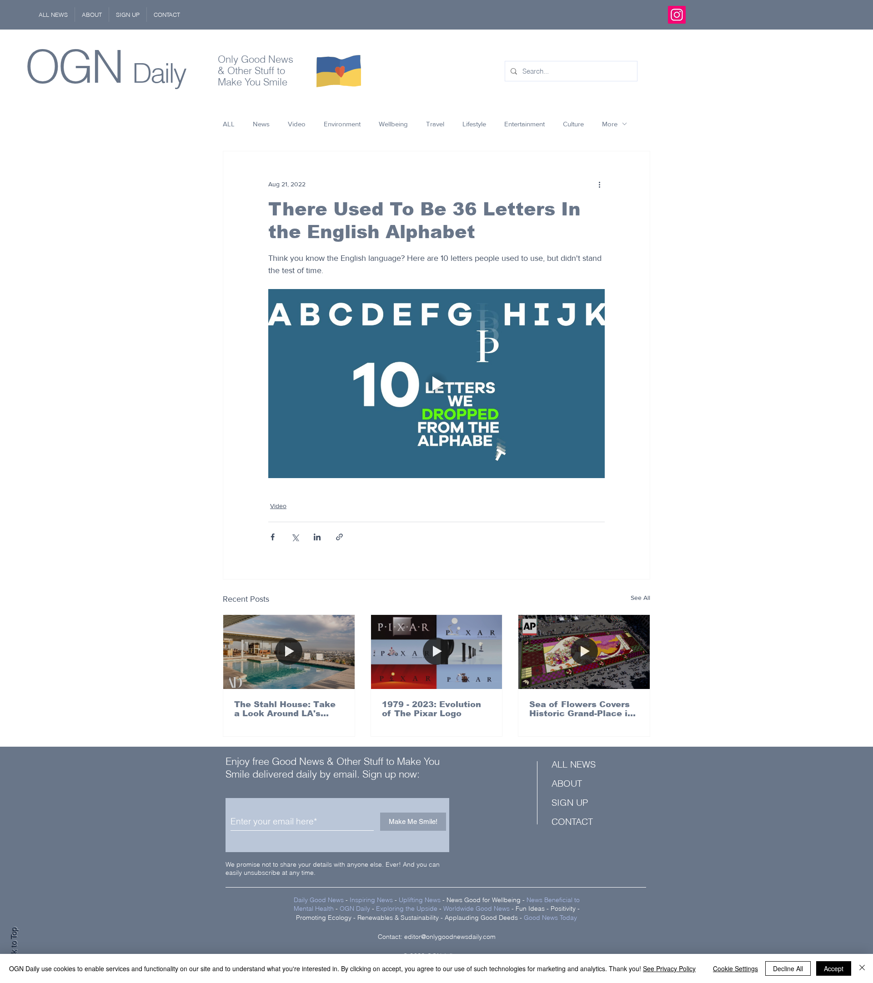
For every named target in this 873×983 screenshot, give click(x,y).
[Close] (862, 968)
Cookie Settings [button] (735, 968)
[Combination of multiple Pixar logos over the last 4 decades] (436, 652)
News (261, 124)
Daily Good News (319, 900)
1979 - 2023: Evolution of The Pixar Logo (431, 709)
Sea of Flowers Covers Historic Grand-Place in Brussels (581, 709)
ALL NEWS (574, 764)
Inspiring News (371, 900)
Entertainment (524, 124)
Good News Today (550, 917)
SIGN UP (570, 802)
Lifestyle (474, 124)
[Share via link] (339, 537)
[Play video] (436, 383)
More (609, 124)
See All (640, 597)
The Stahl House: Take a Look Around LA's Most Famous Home (285, 709)
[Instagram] (677, 15)
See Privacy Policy (669, 968)
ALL (229, 124)
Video (297, 124)
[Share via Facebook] (272, 537)
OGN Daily (355, 908)
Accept (833, 968)
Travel (435, 124)
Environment (342, 124)
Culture (573, 124)
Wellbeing (393, 124)
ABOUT (567, 783)
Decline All (788, 968)
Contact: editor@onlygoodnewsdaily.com (437, 937)
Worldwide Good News (476, 908)
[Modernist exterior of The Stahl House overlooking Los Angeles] (289, 652)
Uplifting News (420, 900)
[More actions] (599, 184)
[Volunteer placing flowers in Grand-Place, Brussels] (584, 652)
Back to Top (14, 947)
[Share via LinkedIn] (317, 537)
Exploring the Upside (407, 908)
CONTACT (572, 821)
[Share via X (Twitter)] (295, 537)
